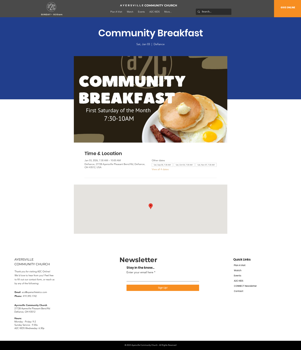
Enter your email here (140, 272)
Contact (238, 291)
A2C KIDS (238, 280)
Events (237, 275)
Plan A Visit (240, 265)
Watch (237, 270)
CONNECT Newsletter (244, 285)
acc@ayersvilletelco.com (34, 292)
